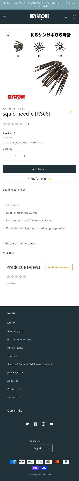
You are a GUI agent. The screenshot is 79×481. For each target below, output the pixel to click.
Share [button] (10, 252)
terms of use (14, 397)
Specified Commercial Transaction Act (29, 364)
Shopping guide (16, 331)
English (38, 448)
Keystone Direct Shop (42, 474)
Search (11, 322)
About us (12, 380)
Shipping (19, 143)
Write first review (59, 267)
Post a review (15, 347)
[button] (5, 17)
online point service (19, 339)
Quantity (7, 148)
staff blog (13, 356)
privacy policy (15, 372)
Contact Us (13, 389)
